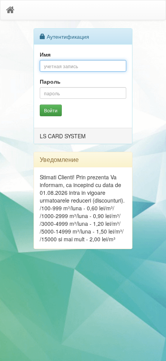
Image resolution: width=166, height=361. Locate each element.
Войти (51, 110)
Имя (45, 54)
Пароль (50, 81)
